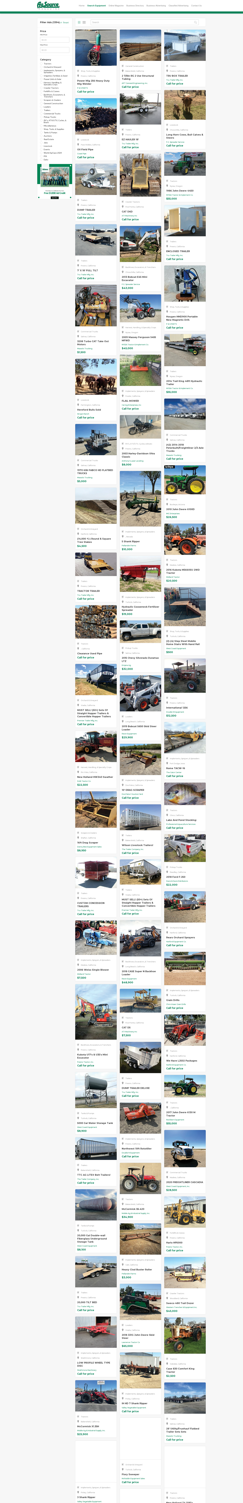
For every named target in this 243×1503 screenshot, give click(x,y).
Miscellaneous (50, 126)
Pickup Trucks (50, 117)
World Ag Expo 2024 (53, 153)
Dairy (46, 160)
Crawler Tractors (51, 88)
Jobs (46, 143)
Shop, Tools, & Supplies (54, 129)
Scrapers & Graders (52, 100)
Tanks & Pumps (50, 133)
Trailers (47, 110)
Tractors (47, 64)
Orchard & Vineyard (52, 67)
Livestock (48, 146)
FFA (45, 156)
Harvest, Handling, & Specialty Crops (53, 84)
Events (47, 149)
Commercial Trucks (52, 114)
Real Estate (49, 139)
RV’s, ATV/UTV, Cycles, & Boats (55, 121)
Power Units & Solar (52, 79)
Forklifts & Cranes (51, 91)
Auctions (48, 136)
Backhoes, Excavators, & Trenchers (54, 96)
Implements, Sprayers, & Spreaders (54, 71)
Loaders (47, 107)
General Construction (53, 103)
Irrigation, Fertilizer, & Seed (55, 76)
